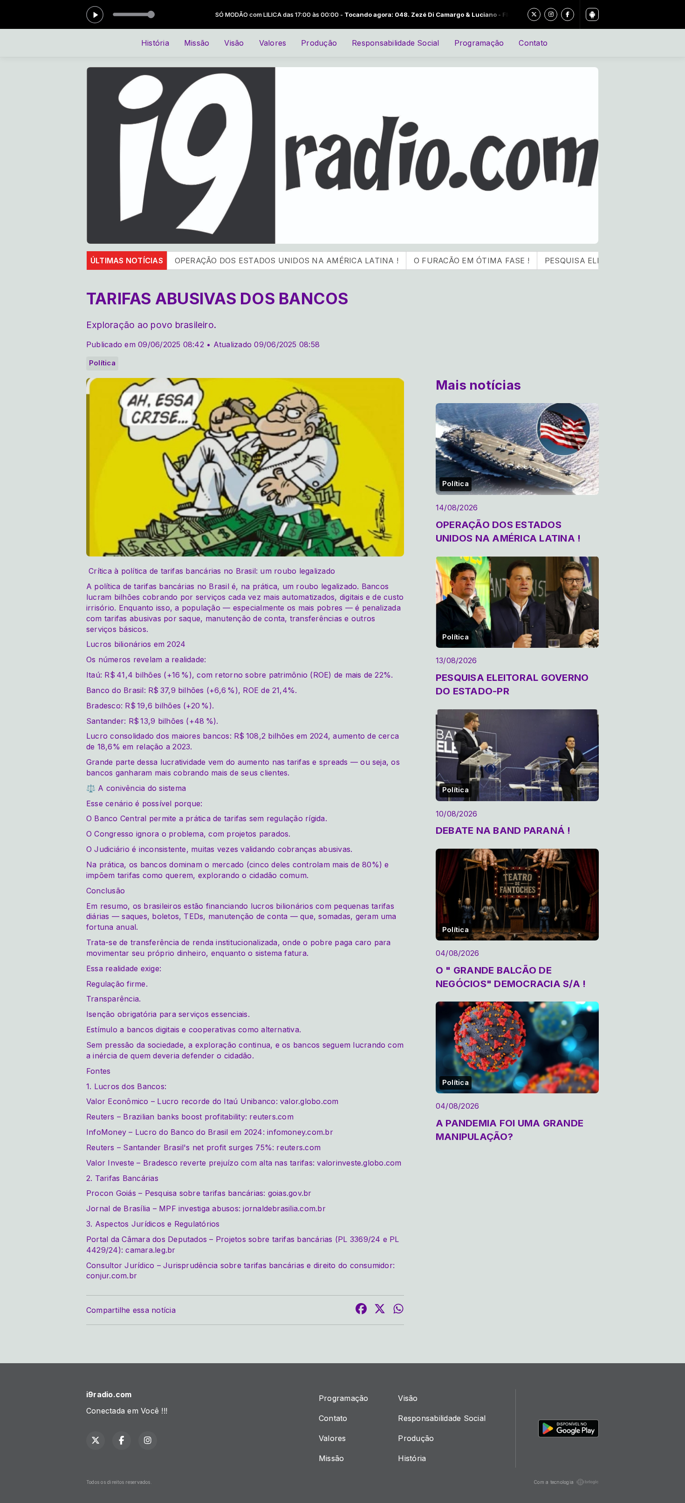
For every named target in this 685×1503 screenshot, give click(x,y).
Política (102, 363)
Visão (234, 43)
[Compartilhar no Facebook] (361, 1310)
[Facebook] (567, 14)
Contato (533, 43)
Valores (273, 43)
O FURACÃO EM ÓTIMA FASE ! (383, 260)
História (155, 43)
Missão (196, 43)
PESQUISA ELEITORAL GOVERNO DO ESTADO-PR (550, 260)
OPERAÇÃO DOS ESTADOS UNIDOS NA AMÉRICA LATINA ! (198, 260)
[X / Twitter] (534, 14)
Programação (479, 43)
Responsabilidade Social (395, 43)
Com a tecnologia (554, 1482)
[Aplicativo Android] (592, 14)
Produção (319, 43)
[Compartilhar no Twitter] (379, 1310)
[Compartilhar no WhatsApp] (398, 1310)
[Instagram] (550, 14)
